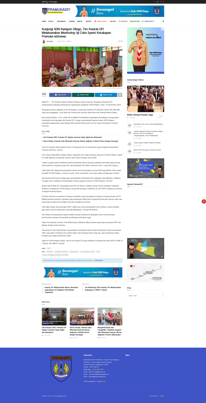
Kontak (162, 396)
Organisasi (61, 21)
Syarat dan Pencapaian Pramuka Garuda (147, 150)
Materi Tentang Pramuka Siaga (140, 115)
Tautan (112, 21)
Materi (88, 21)
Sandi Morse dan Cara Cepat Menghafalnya (148, 124)
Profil (50, 21)
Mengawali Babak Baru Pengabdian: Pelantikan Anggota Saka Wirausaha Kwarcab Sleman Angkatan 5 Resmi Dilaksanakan (109, 331)
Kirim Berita (154, 396)
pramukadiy (74, 252)
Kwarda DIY (51, 396)
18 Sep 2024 (61, 41)
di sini (104, 381)
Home (44, 21)
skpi (98, 252)
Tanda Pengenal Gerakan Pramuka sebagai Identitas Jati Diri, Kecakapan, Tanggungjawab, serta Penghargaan (148, 133)
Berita (79, 21)
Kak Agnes (50, 41)
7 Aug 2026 (74, 338)
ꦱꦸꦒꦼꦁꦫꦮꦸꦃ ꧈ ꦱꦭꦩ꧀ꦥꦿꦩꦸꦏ (49, 2)
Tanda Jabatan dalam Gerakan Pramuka (147, 143)
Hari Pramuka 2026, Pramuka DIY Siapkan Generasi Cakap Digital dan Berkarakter (72, 137)
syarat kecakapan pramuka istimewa (55, 255)
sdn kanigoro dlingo (87, 252)
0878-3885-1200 (97, 369)
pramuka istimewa (61, 252)
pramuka (50, 252)
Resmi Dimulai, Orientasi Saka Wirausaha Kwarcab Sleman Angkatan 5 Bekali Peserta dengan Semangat (80, 141)
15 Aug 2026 (47, 335)
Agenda (72, 21)
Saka (73, 323)
